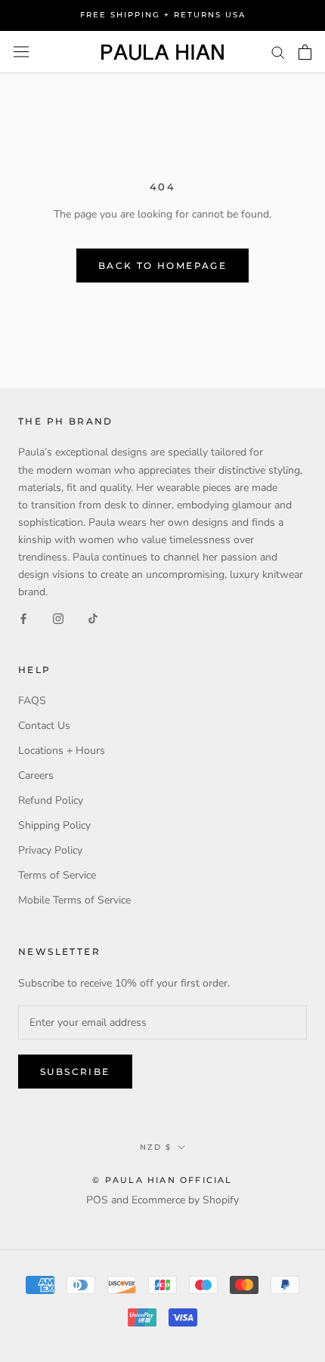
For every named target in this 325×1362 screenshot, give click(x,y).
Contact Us (44, 725)
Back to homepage (162, 265)
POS (97, 1200)
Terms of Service (57, 875)
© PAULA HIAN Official (162, 1180)
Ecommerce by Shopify (185, 1200)
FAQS (32, 700)
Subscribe (75, 1071)
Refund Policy (50, 800)
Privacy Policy (50, 850)
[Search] (278, 51)
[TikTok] (93, 617)
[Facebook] (23, 617)
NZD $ (156, 1147)
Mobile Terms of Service (74, 900)
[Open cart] (305, 52)
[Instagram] (58, 617)
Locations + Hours (61, 750)
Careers (36, 775)
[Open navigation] (21, 51)
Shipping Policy (54, 825)
